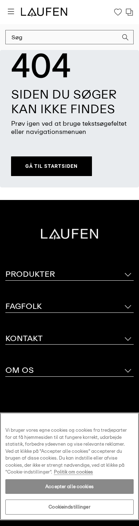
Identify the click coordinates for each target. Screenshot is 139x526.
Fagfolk (23, 306)
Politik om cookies (73, 472)
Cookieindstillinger (69, 507)
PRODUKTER (30, 274)
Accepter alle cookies (69, 486)
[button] (125, 38)
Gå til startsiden (51, 166)
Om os (19, 370)
